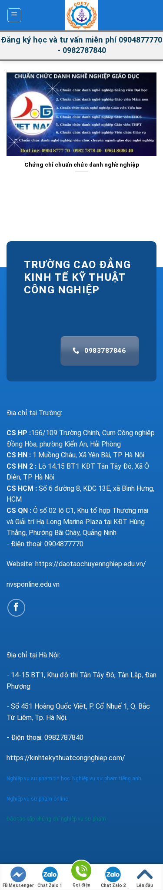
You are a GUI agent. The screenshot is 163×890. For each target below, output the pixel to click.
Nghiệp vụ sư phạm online (37, 799)
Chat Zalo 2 (113, 885)
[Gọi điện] (81, 872)
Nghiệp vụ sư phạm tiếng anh (107, 778)
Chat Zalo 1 (49, 885)
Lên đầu (144, 885)
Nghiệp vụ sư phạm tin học (38, 778)
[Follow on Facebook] (16, 608)
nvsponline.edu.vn (33, 584)
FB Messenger (18, 885)
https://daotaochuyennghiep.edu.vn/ (90, 564)
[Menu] (14, 15)
